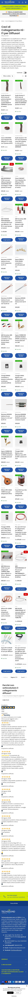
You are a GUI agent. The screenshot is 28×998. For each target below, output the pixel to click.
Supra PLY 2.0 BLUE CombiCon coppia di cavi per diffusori (7, 649)
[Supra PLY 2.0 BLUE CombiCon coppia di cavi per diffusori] (7, 638)
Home (2, 21)
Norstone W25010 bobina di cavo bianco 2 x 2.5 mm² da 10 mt (6, 417)
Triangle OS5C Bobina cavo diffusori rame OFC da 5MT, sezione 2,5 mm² (21, 454)
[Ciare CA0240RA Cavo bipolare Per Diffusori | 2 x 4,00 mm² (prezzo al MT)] (7, 128)
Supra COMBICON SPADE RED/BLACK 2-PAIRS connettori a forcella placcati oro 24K (6, 454)
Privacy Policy (13, 990)
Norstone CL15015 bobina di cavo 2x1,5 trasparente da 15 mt (6, 262)
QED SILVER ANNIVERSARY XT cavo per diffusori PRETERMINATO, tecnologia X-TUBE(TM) (20, 613)
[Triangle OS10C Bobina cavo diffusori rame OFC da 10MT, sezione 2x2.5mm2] (21, 366)
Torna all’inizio (14, 903)
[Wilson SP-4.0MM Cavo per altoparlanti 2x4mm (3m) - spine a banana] (7, 599)
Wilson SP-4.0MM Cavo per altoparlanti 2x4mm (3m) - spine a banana (6, 612)
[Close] (26, 986)
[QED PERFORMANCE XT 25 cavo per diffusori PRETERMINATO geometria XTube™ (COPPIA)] (21, 556)
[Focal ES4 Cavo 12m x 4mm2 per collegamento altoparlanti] (21, 480)
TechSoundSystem (16, 950)
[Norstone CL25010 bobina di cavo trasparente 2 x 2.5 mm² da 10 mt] (7, 288)
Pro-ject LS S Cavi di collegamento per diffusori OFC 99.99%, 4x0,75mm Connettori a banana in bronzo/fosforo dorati (20, 654)
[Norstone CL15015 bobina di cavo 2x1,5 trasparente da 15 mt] (7, 250)
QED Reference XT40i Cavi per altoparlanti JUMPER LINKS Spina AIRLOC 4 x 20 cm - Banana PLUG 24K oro (6, 571)
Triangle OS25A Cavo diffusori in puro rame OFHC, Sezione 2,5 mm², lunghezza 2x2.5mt (6, 530)
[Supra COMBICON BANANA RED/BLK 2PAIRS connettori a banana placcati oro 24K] (21, 325)
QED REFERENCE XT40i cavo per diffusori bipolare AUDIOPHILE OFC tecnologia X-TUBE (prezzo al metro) (6, 183)
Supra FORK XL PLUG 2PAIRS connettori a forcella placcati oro (20, 263)
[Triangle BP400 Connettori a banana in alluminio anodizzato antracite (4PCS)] (7, 366)
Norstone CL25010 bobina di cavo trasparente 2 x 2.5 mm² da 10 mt (6, 300)
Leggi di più (6, 700)
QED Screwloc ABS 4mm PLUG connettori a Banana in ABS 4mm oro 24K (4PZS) (20, 223)
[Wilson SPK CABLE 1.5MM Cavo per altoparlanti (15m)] (7, 480)
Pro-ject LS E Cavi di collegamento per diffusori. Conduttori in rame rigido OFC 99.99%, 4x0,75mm (20, 531)
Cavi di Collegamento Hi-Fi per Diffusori (13, 21)
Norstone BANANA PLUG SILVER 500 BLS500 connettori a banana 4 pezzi (20, 417)
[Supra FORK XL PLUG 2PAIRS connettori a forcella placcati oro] (21, 250)
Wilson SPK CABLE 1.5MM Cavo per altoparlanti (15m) (6, 491)
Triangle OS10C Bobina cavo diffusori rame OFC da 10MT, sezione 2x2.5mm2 (20, 379)
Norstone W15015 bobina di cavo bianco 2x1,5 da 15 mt (20, 300)
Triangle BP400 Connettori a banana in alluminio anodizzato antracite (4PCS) (7, 379)
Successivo (12, 721)
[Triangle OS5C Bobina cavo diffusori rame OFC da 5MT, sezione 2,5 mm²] (21, 441)
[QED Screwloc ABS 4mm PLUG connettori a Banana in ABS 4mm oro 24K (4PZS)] (21, 209)
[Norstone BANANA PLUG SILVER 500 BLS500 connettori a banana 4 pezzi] (21, 404)
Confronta (19, 72)
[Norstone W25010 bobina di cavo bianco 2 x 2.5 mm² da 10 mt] (7, 404)
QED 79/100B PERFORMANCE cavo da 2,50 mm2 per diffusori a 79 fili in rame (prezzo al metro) (6, 223)
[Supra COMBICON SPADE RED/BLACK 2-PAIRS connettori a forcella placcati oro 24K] (7, 441)
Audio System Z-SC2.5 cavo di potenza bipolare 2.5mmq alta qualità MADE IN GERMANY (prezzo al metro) (6, 101)
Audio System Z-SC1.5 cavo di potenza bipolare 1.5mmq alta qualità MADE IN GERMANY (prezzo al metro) (21, 100)
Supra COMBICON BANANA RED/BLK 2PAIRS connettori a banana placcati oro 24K (21, 338)
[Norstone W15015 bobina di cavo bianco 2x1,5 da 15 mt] (21, 288)
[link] (5, 677)
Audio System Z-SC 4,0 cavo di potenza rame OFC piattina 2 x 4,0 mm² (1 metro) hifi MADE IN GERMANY (21, 142)
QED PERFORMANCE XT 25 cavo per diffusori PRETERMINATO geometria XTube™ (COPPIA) (20, 571)
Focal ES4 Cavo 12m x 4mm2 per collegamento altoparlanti (21, 492)
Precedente (4, 721)
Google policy (19, 990)
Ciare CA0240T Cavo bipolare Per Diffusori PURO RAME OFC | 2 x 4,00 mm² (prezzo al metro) (20, 183)
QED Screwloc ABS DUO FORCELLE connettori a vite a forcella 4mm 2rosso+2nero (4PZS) (6, 339)
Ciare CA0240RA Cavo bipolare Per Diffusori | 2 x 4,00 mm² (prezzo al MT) (6, 140)
